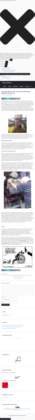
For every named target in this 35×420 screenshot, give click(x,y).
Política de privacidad (6, 78)
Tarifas (9, 86)
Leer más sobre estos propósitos (8, 71)
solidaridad (26, 275)
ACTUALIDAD (5, 273)
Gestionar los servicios (6, 68)
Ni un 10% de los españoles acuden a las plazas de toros (12, 326)
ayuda (7, 275)
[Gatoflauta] (3, 83)
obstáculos (22, 275)
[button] (17, 27)
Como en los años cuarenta (18, 276)
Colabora (21, 86)
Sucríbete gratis (5, 397)
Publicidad (15, 86)
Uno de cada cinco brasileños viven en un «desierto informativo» (13, 325)
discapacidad (10, 275)
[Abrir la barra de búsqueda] (31, 86)
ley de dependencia (16, 275)
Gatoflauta (9, 82)
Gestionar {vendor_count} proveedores (9, 70)
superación (31, 275)
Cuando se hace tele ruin (18, 277)
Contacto (27, 86)
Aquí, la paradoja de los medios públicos (9, 328)
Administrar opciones (6, 67)
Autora (4, 86)
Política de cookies (5, 76)
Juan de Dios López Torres (12, 103)
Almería (4, 275)
